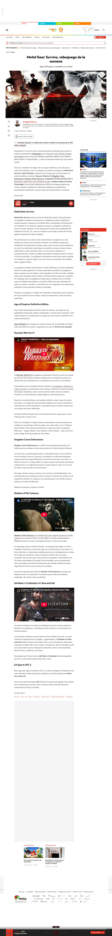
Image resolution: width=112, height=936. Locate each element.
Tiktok (49, 873)
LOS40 (24, 23)
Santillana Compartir (61, 896)
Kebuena (85, 898)
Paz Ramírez (75, 48)
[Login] (103, 29)
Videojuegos (69, 697)
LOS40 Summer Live (57, 37)
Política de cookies (52, 891)
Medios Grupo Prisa (20, 902)
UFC (22, 697)
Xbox (30, 697)
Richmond (34, 901)
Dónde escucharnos (88, 891)
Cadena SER (69, 896)
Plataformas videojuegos (57, 697)
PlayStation (36, 697)
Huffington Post (38, 898)
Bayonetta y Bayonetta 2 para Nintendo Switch (32, 181)
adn (81, 896)
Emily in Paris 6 (100, 48)
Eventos (37, 37)
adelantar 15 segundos (62, 933)
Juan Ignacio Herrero (30, 122)
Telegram (8, 135)
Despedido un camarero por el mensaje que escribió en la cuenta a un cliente (54, 861)
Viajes (13, 52)
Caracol (87, 896)
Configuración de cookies (64, 891)
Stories (66, 873)
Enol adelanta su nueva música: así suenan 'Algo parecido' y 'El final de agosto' (93, 185)
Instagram (45, 873)
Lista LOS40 (9, 37)
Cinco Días (60, 898)
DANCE (59, 23)
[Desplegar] (55, 927)
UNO (48, 898)
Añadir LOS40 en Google (25, 136)
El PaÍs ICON (59, 901)
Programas (28, 37)
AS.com (75, 896)
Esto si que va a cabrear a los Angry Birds (32, 861)
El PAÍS (36, 896)
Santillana (52, 896)
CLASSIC (42, 23)
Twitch (63, 873)
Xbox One (17, 697)
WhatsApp (8, 130)
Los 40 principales (44, 896)
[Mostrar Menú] (8, 30)
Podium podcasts (52, 901)
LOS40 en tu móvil (77, 891)
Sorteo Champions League (28, 48)
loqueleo (75, 901)
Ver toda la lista (92, 263)
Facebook (8, 121)
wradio (53, 898)
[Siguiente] (105, 48)
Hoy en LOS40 (46, 37)
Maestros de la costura (88, 48)
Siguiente (66, 933)
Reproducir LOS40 (71, 203)
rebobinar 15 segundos (50, 933)
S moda (67, 901)
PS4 (26, 697)
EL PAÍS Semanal (73, 898)
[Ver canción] (85, 235)
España (97, 30)
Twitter (8, 126)
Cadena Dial (66, 898)
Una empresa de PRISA (20, 897)
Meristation (83, 901)
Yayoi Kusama (66, 48)
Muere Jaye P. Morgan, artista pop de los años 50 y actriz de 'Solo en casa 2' (92, 193)
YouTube (52, 873)
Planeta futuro (79, 898)
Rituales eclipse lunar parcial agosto (49, 48)
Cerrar (104, 43)
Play (56, 932)
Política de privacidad (40, 891)
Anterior (46, 933)
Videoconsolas (45, 697)
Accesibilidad (29, 891)
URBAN (77, 23)
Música (17, 37)
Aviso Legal (21, 891)
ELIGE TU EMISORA (97, 932)
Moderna (43, 901)
